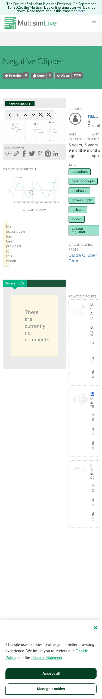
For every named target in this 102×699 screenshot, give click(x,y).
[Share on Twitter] (32, 154)
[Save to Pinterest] (48, 154)
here (81, 11)
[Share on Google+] (40, 154)
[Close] (95, 628)
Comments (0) (14, 283)
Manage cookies (51, 689)
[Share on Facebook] (24, 154)
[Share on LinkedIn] (55, 154)
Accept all (51, 673)
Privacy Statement (46, 657)
